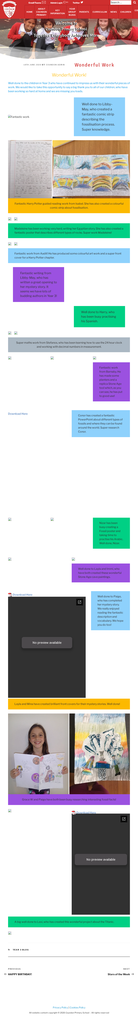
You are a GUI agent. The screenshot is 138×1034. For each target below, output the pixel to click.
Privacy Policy (60, 1007)
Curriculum (100, 12)
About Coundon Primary (41, 12)
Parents (84, 12)
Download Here (18, 413)
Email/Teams (35, 3)
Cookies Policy (77, 1007)
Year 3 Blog (21, 950)
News (113, 12)
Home (29, 12)
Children (125, 12)
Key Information (57, 12)
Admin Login (56, 3)
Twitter (76, 3)
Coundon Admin (55, 65)
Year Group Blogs (72, 12)
